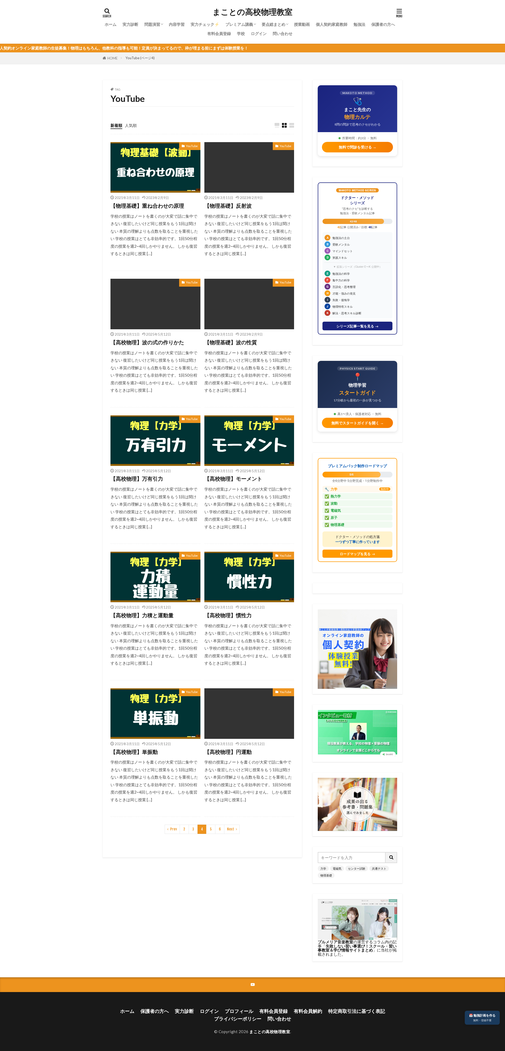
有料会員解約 (308, 1011)
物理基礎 (326, 875)
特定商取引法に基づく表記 (356, 1011)
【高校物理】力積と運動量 (142, 615)
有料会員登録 (219, 33)
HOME (112, 58)
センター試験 (356, 868)
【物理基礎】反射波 (228, 205)
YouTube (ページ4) (140, 58)
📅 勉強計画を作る (482, 1017)
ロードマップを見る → (357, 553)
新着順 (116, 125)
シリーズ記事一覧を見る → (357, 325)
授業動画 (302, 24)
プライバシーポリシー (237, 1019)
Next (230, 829)
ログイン (259, 33)
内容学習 (177, 24)
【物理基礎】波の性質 (230, 342)
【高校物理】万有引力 (136, 478)
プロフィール (239, 1011)
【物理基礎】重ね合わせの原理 (147, 205)
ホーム (111, 24)
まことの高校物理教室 (252, 12)
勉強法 (359, 24)
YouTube (192, 146)
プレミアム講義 (239, 24)
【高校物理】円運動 (228, 752)
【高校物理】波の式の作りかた (147, 342)
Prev (173, 829)
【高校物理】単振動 (134, 752)
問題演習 (152, 24)
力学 (323, 868)
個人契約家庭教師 (331, 24)
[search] (391, 857)
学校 (241, 33)
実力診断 (130, 24)
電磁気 (337, 868)
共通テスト (379, 868)
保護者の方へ (383, 24)
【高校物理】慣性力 (228, 615)
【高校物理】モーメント (233, 478)
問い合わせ (282, 33)
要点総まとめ (273, 24)
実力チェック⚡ (205, 24)
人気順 (131, 125)
